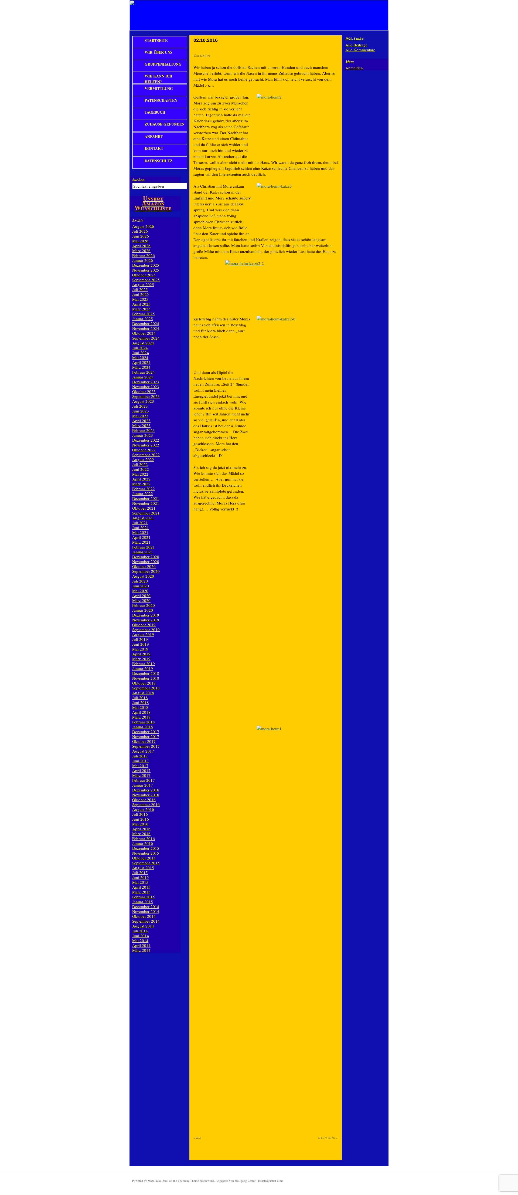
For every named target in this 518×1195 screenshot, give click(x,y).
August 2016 (143, 809)
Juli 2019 (140, 639)
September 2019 (146, 629)
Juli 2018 (140, 697)
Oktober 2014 (144, 916)
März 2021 (141, 542)
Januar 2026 (142, 260)
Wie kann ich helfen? (158, 78)
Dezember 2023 (145, 381)
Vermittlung (159, 88)
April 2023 (141, 420)
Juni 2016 (140, 819)
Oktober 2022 (144, 449)
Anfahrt (154, 136)
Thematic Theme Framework (196, 1181)
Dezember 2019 (145, 615)
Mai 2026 (140, 240)
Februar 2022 (143, 488)
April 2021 (141, 537)
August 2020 (143, 576)
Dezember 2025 (145, 265)
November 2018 (145, 678)
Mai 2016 (140, 824)
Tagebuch (155, 112)
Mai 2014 (140, 940)
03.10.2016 (328, 1137)
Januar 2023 (142, 435)
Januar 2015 (142, 901)
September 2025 (146, 279)
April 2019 (141, 653)
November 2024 (145, 328)
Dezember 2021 (145, 498)
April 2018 (141, 712)
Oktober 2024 (144, 333)
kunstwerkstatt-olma (270, 1181)
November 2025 (145, 270)
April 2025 (141, 304)
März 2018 (141, 717)
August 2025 (143, 284)
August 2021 (143, 517)
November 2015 (145, 853)
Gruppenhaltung (163, 64)
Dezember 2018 (145, 673)
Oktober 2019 (144, 624)
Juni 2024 (140, 352)
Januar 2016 (142, 843)
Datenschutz (158, 161)
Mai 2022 (140, 474)
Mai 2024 (140, 357)
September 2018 (146, 687)
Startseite (156, 40)
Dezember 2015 (145, 848)
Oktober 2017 (144, 741)
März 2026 (141, 250)
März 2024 (141, 367)
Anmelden (354, 67)
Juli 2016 (140, 814)
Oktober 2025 (144, 274)
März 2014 (141, 950)
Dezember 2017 (145, 731)
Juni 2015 (140, 877)
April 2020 (141, 595)
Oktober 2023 (144, 391)
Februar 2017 (143, 780)
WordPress (154, 1181)
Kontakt (154, 148)
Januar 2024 (142, 377)
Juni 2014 (140, 935)
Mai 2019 (140, 649)
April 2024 (141, 362)
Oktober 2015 (144, 858)
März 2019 (141, 658)
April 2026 (141, 245)
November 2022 (145, 445)
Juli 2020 (140, 581)
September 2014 (146, 921)
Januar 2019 (142, 668)
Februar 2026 (143, 255)
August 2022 (143, 459)
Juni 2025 (140, 294)
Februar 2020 (143, 605)
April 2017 (141, 770)
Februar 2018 (143, 722)
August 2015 (143, 867)
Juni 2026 (140, 236)
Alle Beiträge (356, 45)
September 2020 (146, 571)
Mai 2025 (140, 299)
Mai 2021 (140, 532)
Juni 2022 (140, 469)
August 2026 (143, 226)
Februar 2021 (143, 547)
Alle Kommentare (360, 49)
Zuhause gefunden (165, 124)
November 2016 (145, 794)
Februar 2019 (143, 663)
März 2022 (141, 483)
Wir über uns (158, 52)
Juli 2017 (140, 756)
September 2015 (146, 862)
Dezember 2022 (145, 440)
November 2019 (145, 619)
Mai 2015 (140, 882)
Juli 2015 (140, 872)
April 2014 (141, 945)
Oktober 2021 (144, 508)
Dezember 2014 (145, 906)
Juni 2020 (140, 585)
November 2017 (145, 736)
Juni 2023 (140, 411)
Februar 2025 (143, 313)
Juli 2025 (140, 289)
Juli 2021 (140, 522)
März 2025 (141, 309)
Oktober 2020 (144, 566)
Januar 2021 (142, 551)
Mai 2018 (140, 707)
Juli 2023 (140, 406)
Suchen (138, 179)
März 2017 (141, 775)
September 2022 (146, 454)
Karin (205, 56)
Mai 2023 (140, 415)
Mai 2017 (140, 765)
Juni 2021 (140, 527)
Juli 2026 (140, 231)
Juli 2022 (140, 464)
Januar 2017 (142, 785)
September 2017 (146, 746)
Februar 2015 (143, 896)
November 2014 (145, 911)
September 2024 (146, 338)
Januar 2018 (142, 726)
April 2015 (141, 887)
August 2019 (143, 634)
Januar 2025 (142, 318)
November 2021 (145, 503)
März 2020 (141, 600)
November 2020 (145, 561)
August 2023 (143, 401)
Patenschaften (161, 100)
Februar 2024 (143, 372)
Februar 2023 (143, 430)
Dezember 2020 (145, 556)
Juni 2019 (140, 644)
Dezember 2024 (145, 323)
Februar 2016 (143, 838)
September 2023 (146, 396)
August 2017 (143, 751)
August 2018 (143, 692)
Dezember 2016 (145, 790)
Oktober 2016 (144, 799)
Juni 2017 (140, 760)
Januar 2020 (142, 610)
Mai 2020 (140, 590)
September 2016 (146, 804)
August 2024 (143, 343)
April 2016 (141, 828)
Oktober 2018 (144, 683)
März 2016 (141, 833)
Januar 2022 (142, 493)
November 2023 (145, 386)
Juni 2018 (140, 702)
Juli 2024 (140, 347)
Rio (197, 1137)
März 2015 (141, 892)
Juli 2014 (140, 930)
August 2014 (143, 926)
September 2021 (146, 513)
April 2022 (141, 479)
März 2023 (141, 425)
